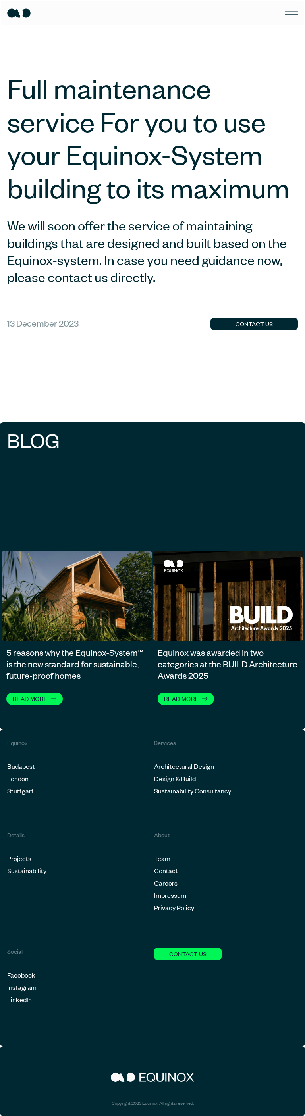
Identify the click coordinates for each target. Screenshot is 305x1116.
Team (162, 858)
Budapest (21, 766)
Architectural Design (184, 766)
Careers (166, 882)
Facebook (21, 974)
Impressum (170, 895)
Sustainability (26, 870)
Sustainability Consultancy (192, 790)
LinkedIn (19, 999)
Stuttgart (20, 790)
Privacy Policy (174, 907)
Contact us (254, 324)
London (18, 778)
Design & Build (175, 778)
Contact (166, 870)
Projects (19, 858)
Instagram (22, 987)
